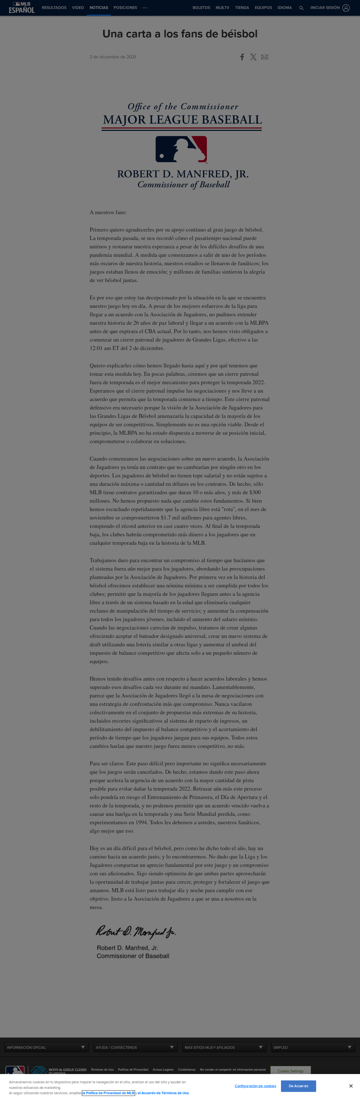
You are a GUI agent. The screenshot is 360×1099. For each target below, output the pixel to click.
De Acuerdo (298, 1086)
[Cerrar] (351, 1086)
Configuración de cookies (255, 1086)
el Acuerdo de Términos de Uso (163, 1093)
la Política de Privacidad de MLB (108, 1093)
